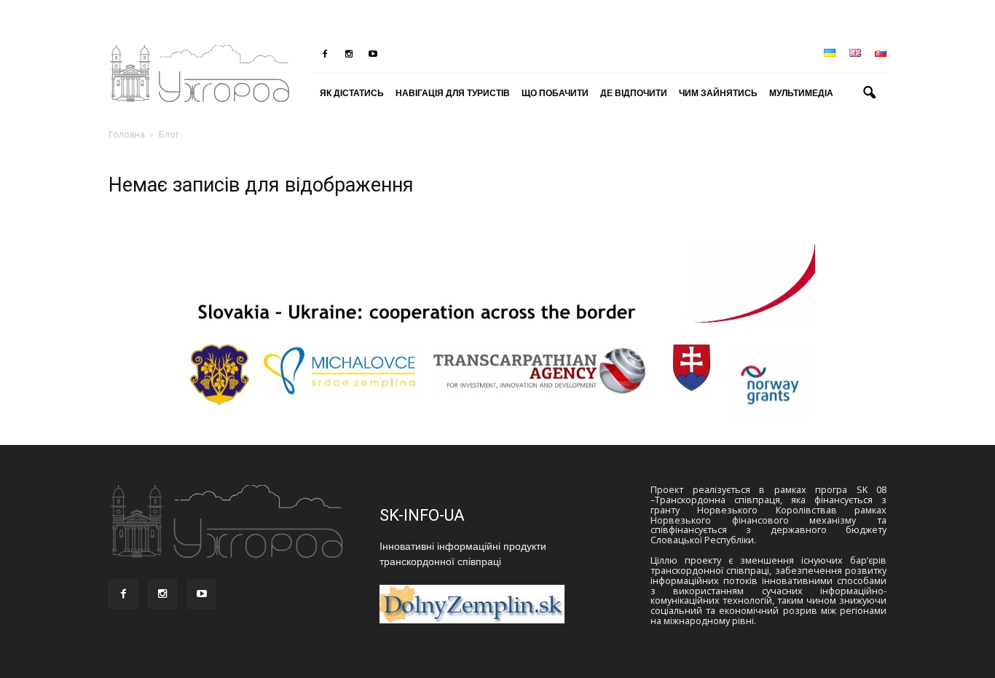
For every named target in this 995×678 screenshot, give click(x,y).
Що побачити (555, 92)
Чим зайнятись (718, 92)
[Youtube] (373, 54)
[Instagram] (349, 54)
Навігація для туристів (453, 92)
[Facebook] (325, 54)
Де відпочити (633, 92)
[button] (869, 93)
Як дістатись (352, 92)
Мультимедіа (801, 92)
